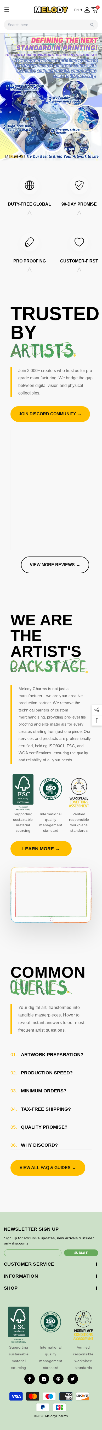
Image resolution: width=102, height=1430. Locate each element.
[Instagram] (44, 1379)
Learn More (41, 848)
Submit (81, 1252)
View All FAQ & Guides (48, 1167)
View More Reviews (55, 565)
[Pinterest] (58, 1379)
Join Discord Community (50, 414)
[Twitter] (72, 1379)
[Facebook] (29, 1379)
